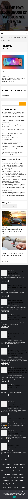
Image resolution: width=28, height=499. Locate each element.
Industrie (21, 474)
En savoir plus (5, 281)
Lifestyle (21, 477)
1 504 (5, 398)
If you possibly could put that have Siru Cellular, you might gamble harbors (12, 153)
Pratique (4, 227)
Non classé (11, 270)
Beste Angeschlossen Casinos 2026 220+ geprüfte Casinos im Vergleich (12, 142)
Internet (5, 477)
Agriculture (9, 464)
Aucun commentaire (15, 275)
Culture (14, 467)
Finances (15, 471)
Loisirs (11, 480)
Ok (14, 496)
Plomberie (16, 484)
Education (3, 471)
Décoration (20, 467)
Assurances (16, 464)
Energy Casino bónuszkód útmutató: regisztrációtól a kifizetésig (15, 302)
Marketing (5, 484)
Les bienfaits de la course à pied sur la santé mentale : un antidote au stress (13, 189)
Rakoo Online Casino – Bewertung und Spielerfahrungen (12, 134)
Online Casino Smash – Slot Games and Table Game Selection (13, 121)
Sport (18, 487)
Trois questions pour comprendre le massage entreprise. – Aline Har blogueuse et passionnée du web (13, 185)
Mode (10, 484)
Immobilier (14, 474)
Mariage (21, 480)
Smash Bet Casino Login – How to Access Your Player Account (13, 117)
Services (14, 487)
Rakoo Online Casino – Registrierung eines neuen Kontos (13, 125)
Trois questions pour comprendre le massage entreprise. (14, 175)
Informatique (7, 474)
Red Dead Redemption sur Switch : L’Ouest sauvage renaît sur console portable (13, 79)
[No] (26, 494)
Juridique (15, 477)
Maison (4, 251)
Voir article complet (7, 233)
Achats (3, 464)
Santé (9, 487)
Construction (7, 467)
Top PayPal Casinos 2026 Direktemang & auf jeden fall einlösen (13, 138)
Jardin (10, 477)
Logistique (6, 480)
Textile (23, 487)
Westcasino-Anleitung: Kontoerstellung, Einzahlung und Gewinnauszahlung (17, 317)
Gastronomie (22, 471)
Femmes (10, 471)
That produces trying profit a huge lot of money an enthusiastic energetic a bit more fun (13, 147)
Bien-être (22, 464)
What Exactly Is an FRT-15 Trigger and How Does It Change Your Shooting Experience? (13, 113)
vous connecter (11, 93)
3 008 (6, 261)
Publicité (4, 487)
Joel (6, 49)
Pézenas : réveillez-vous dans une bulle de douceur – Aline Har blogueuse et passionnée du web (14, 179)
